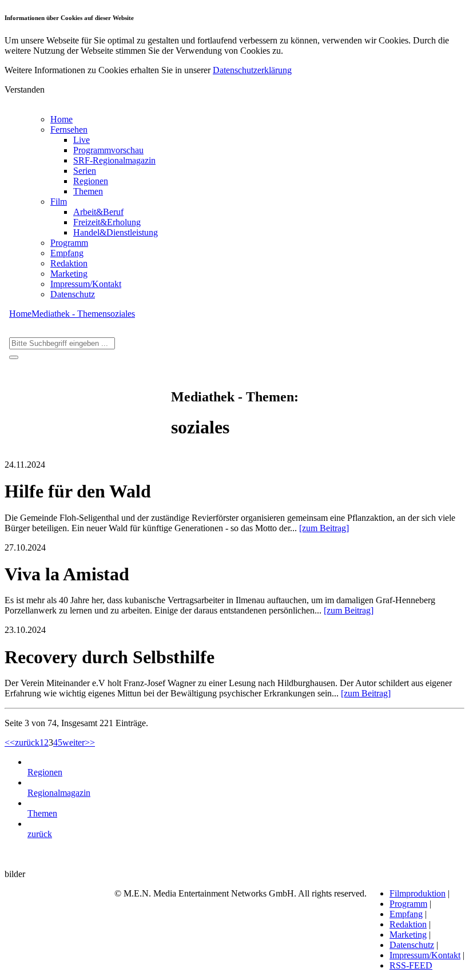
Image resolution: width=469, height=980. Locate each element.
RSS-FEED (410, 965)
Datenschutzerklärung (252, 70)
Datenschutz (72, 294)
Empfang (67, 253)
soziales (121, 313)
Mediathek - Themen (69, 313)
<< (10, 742)
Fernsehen (69, 129)
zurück (27, 742)
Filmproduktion (417, 893)
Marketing (69, 273)
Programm (69, 243)
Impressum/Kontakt (85, 284)
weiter (73, 742)
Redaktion (69, 263)
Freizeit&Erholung (107, 222)
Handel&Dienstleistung (115, 232)
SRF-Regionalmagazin (114, 160)
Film (58, 201)
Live (81, 140)
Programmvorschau (108, 150)
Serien (84, 171)
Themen (88, 191)
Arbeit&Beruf (98, 212)
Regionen (90, 181)
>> (90, 742)
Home (61, 119)
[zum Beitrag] (324, 528)
